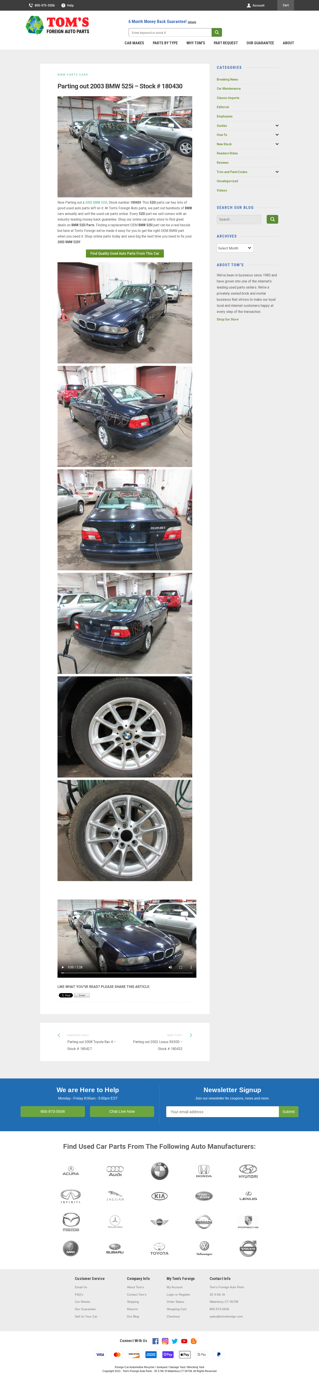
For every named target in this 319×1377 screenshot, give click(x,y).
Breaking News (227, 79)
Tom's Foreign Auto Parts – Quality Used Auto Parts (57, 26)
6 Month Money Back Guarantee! (162, 21)
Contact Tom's (136, 1294)
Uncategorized (227, 181)
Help (70, 5)
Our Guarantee (260, 43)
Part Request (226, 43)
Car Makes (134, 43)
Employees (225, 116)
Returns (132, 1309)
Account (258, 5)
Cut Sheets (82, 1301)
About (288, 43)
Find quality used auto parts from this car (124, 253)
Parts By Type (165, 43)
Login (170, 1294)
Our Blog (133, 1316)
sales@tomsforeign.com (226, 1316)
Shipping (133, 1301)
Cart (286, 5)
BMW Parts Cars (73, 74)
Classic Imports (228, 98)
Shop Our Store (227, 319)
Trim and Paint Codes (232, 172)
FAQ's (79, 1294)
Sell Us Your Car (86, 1316)
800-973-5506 (45, 5)
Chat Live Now (122, 1111)
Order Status (175, 1301)
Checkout (173, 1316)
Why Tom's (195, 43)
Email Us (81, 1287)
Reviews (223, 162)
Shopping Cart (176, 1309)
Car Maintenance (229, 88)
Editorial (223, 107)
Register (184, 1294)
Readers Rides (227, 153)
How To (222, 135)
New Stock (224, 144)
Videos (222, 190)
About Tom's (135, 1287)
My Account (175, 1287)
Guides (222, 125)
